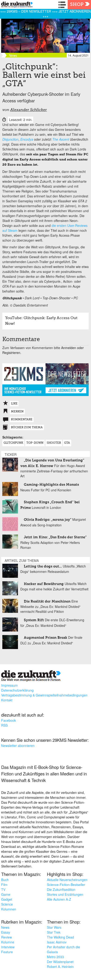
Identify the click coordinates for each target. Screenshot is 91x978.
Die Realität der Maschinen (47, 601)
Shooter (54, 443)
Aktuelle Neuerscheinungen (67, 879)
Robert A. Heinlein (60, 966)
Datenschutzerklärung (17, 690)
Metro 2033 (55, 956)
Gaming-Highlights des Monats (51, 484)
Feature (7, 951)
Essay (5, 932)
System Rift (34, 620)
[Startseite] (16, 5)
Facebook (8, 720)
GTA (67, 443)
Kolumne (7, 942)
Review (6, 937)
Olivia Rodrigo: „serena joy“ (47, 519)
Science (7, 904)
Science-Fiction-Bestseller (66, 884)
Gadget (6, 899)
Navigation (63, 4)
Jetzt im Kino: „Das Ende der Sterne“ (55, 537)
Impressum (9, 685)
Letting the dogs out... (43, 566)
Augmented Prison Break (46, 637)
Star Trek (53, 932)
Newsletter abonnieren (18, 745)
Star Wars (54, 927)
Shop (77, 4)
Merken (17, 411)
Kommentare (21, 419)
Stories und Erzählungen (65, 894)
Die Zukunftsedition (61, 889)
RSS (4, 725)
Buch (5, 879)
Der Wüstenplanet (60, 961)
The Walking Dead (60, 937)
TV (3, 889)
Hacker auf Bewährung (44, 584)
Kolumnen (8, 909)
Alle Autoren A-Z (59, 899)
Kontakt (6, 700)
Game (5, 894)
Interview (7, 947)
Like (14, 403)
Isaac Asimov (56, 942)
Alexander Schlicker (28, 110)
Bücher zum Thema (27, 427)
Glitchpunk (13, 443)
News (5, 927)
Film (4, 884)
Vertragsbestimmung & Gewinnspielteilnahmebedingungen (44, 695)
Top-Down (34, 443)
